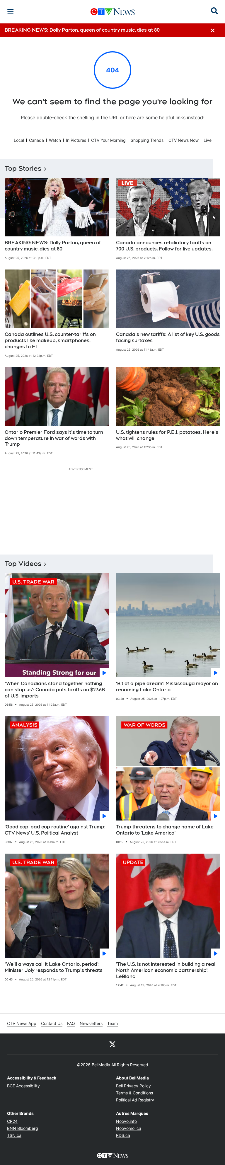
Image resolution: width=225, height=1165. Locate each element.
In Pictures (76, 140)
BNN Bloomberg (22, 1128)
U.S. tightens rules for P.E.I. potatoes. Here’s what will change (167, 435)
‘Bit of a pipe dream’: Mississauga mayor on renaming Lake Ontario (167, 686)
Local (19, 140)
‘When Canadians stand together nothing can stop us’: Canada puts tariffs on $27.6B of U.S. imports (55, 690)
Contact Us (51, 1023)
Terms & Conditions (134, 1092)
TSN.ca (14, 1135)
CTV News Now (183, 140)
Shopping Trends (147, 140)
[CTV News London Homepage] (113, 11)
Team (112, 1023)
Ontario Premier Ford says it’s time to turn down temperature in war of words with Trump (54, 438)
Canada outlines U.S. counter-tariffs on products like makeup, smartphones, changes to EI (50, 340)
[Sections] (10, 12)
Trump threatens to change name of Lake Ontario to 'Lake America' (165, 830)
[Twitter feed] (112, 1044)
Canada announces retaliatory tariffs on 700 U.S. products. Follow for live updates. (164, 246)
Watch (55, 140)
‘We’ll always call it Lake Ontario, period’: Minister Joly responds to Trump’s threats (54, 967)
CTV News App (21, 1023)
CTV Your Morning (108, 140)
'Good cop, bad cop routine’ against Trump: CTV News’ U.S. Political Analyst (55, 830)
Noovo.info (126, 1121)
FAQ (71, 1023)
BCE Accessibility (23, 1085)
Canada (36, 140)
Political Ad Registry (135, 1099)
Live (208, 140)
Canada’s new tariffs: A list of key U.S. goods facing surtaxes (168, 337)
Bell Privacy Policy (133, 1085)
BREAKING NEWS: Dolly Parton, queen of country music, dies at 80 (53, 246)
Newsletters (91, 1023)
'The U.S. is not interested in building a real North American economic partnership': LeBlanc (165, 970)
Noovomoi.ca (128, 1128)
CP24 (12, 1121)
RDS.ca (123, 1135)
